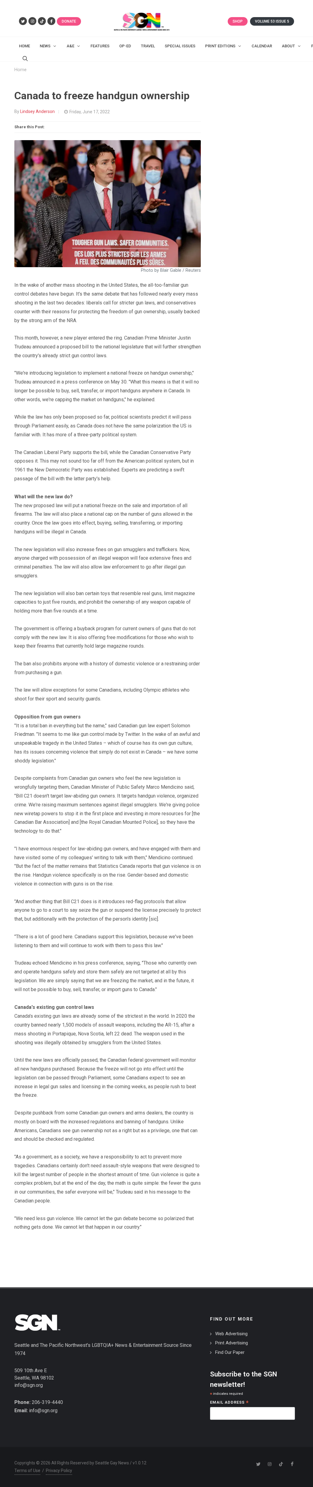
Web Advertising (231, 1333)
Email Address (229, 1403)
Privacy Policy (59, 1470)
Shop (238, 21)
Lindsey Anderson (37, 111)
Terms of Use (27, 1470)
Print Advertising (231, 1343)
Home (20, 69)
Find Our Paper (230, 1352)
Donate (69, 21)
